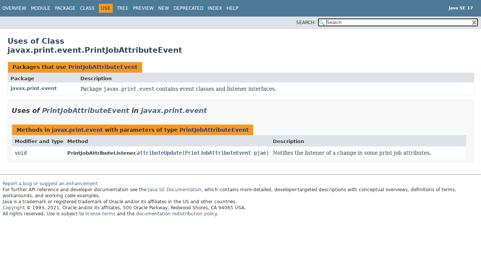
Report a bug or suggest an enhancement (50, 183)
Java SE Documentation (174, 189)
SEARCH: (306, 22)
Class (87, 8)
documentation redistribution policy (176, 213)
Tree (123, 8)
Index (215, 8)
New (163, 8)
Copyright (14, 207)
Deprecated (188, 8)
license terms (100, 213)
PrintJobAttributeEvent (103, 67)
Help (232, 8)
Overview (14, 8)
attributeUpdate (159, 153)
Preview (143, 8)
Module (40, 8)
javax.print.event (34, 88)
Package (65, 8)
